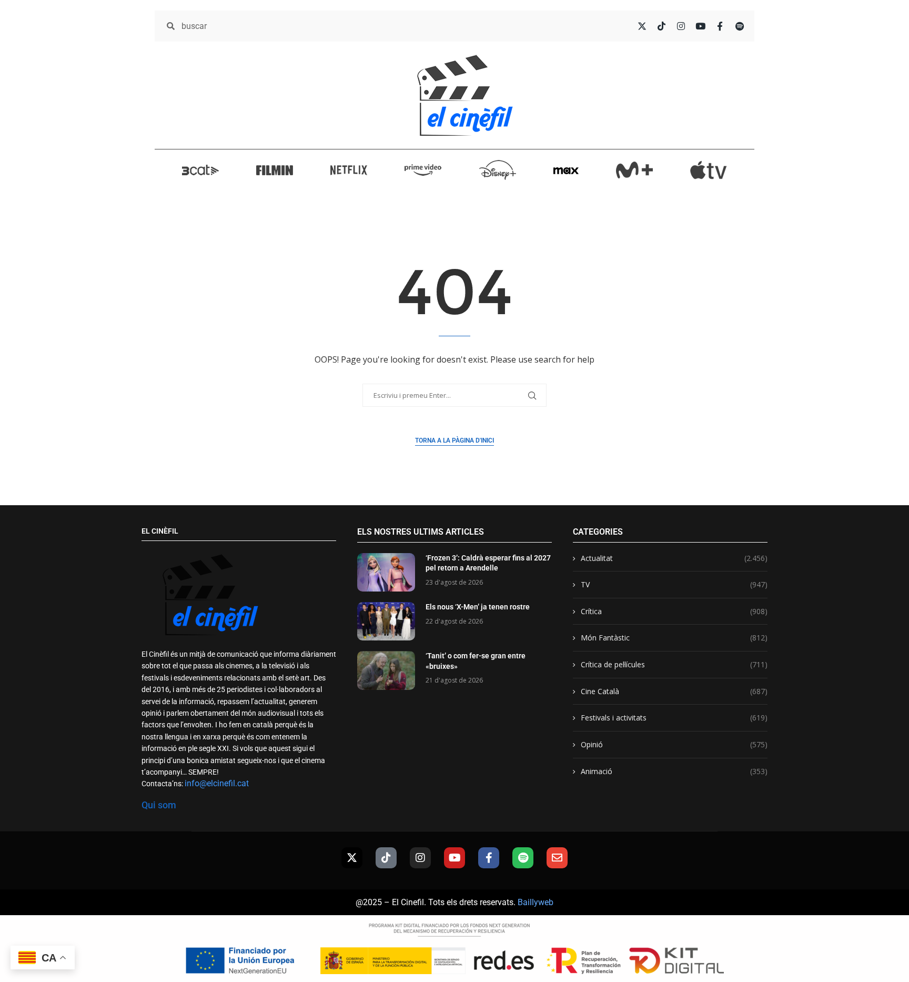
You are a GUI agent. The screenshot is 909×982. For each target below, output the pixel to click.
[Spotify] (522, 857)
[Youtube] (454, 857)
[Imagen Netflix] (348, 169)
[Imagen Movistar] (634, 170)
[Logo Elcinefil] (465, 95)
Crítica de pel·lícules (674, 664)
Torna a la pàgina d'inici (454, 440)
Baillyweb (535, 902)
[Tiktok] (386, 857)
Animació (674, 771)
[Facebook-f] (488, 857)
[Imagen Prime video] (423, 169)
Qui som (159, 804)
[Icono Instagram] (680, 26)
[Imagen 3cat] (200, 169)
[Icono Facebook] (719, 26)
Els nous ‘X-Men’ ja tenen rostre (478, 607)
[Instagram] (420, 857)
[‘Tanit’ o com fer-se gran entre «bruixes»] (386, 670)
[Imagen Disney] (497, 170)
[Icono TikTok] (661, 26)
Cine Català (674, 691)
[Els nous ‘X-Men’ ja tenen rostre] (386, 621)
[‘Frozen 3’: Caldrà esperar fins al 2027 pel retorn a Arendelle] (386, 572)
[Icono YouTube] (700, 26)
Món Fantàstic (674, 638)
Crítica (674, 611)
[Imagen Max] (566, 170)
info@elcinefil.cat (217, 783)
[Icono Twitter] (642, 26)
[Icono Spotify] (739, 26)
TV (674, 584)
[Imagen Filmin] (274, 169)
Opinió (674, 744)
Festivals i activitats (674, 718)
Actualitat (674, 558)
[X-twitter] (351, 857)
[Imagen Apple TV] (708, 170)
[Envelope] (557, 857)
